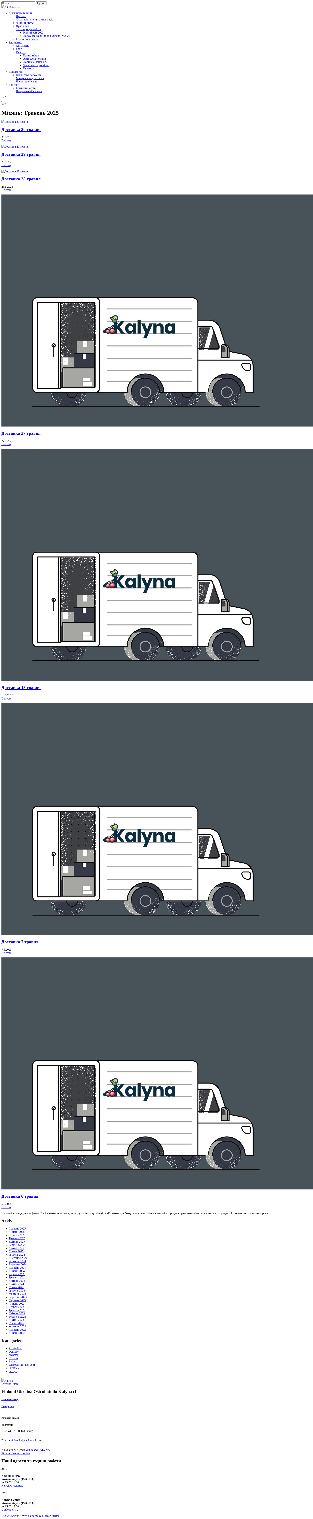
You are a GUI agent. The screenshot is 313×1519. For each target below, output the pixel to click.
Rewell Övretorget (12, 1485)
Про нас (21, 16)
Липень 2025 (17, 1231)
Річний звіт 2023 (33, 32)
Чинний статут (25, 22)
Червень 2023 (17, 1306)
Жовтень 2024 (17, 1261)
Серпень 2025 (17, 1228)
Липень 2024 (17, 1270)
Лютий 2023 (16, 1319)
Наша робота (31, 55)
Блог (19, 48)
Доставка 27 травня (21, 433)
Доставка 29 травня (21, 154)
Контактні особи (26, 88)
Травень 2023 (17, 1310)
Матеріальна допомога (30, 78)
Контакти (14, 84)
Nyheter (13, 1354)
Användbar (15, 1348)
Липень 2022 (17, 1332)
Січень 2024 (16, 1287)
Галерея (21, 52)
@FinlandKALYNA (38, 1449)
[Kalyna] (7, 6)
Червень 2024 (17, 1274)
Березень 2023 (17, 1316)
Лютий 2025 (16, 1248)
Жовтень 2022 (17, 1326)
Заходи (13, 1371)
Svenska (6, 1383)
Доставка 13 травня (21, 687)
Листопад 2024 (18, 1257)
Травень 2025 (17, 1238)
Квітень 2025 (17, 1241)
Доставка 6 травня (19, 1196)
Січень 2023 (16, 1323)
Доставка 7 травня (19, 941)
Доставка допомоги (35, 61)
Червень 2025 (17, 1235)
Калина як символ (27, 39)
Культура (28, 68)
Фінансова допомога (28, 74)
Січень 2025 (16, 1251)
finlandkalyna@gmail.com (26, 1440)
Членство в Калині (27, 81)
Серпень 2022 (17, 1329)
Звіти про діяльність (28, 29)
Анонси (13, 1361)
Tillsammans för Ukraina (15, 1453)
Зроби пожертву (9, 1399)
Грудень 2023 (17, 1290)
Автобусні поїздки (34, 58)
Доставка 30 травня (21, 129)
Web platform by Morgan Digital (41, 1515)
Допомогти (16, 71)
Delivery (6, 140)
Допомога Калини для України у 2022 (46, 35)
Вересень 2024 (18, 1264)
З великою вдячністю (36, 65)
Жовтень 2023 (17, 1293)
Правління (22, 26)
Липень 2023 (17, 1303)
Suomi (15, 1383)
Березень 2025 (17, 1244)
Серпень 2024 (17, 1267)
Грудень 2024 (17, 1254)
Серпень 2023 (17, 1300)
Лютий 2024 (16, 1284)
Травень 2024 (17, 1277)
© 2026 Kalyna (10, 1515)
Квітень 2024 (17, 1280)
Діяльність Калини (20, 13)
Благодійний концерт (22, 1364)
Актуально (15, 42)
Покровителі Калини (29, 91)
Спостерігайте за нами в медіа (34, 19)
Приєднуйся (7, 1406)
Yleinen (13, 1358)
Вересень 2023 (18, 1297)
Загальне (14, 1367)
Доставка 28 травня (21, 179)
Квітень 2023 (17, 1313)
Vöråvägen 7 (8, 1509)
